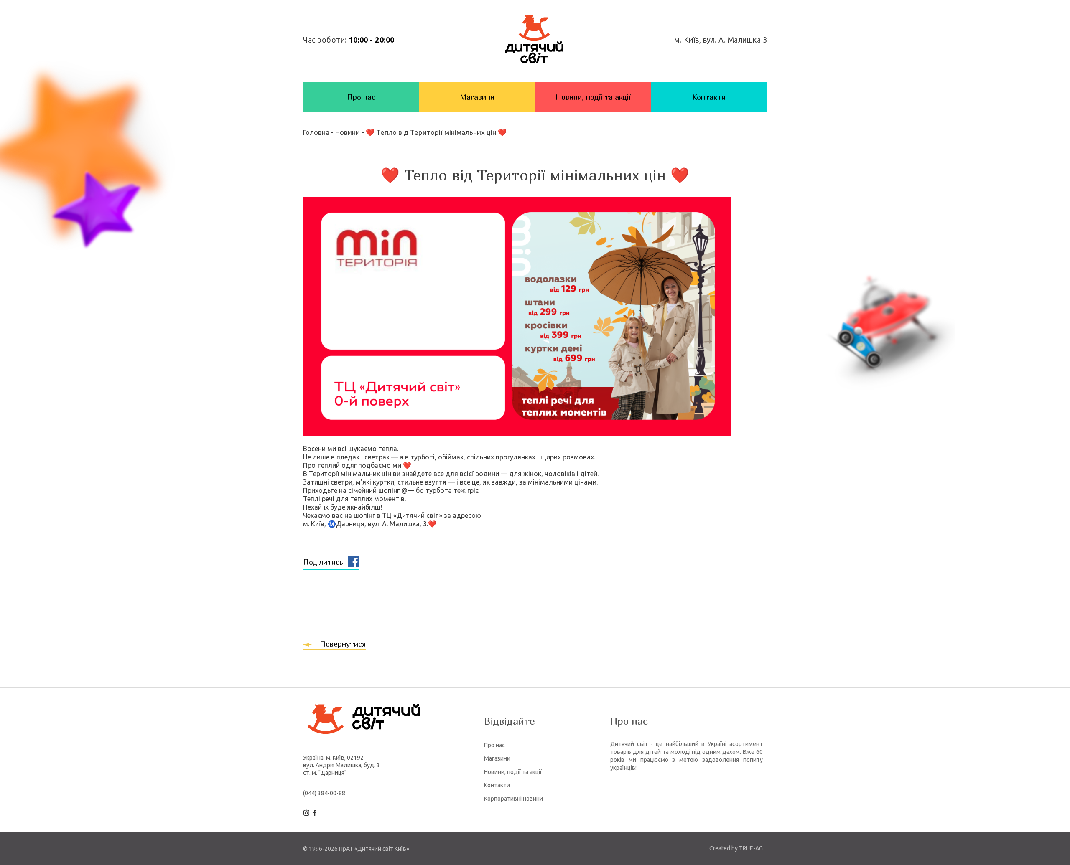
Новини (347, 132)
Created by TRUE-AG (736, 848)
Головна (317, 132)
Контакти (709, 97)
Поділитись (323, 562)
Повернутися (343, 643)
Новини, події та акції (593, 97)
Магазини (477, 97)
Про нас (361, 97)
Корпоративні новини (513, 798)
